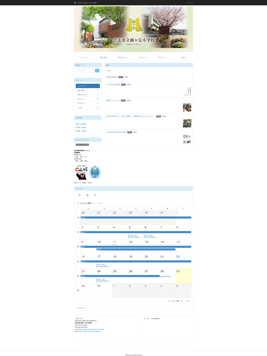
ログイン (190, 3)
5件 (109, 71)
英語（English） (82, 124)
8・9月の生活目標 (113, 84)
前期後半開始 (165, 276)
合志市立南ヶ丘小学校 (87, 2)
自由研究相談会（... (136, 237)
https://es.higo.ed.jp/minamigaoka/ (89, 331)
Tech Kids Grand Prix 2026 (116, 132)
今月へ (100, 203)
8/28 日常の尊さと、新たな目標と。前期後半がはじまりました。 (130, 116)
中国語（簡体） (81, 131)
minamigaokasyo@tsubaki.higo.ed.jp (92, 329)
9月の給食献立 (111, 77)
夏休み (83, 218)
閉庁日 (99, 250)
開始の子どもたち (113, 100)
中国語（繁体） (81, 127)
